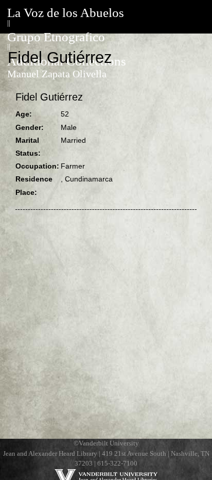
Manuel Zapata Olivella (57, 74)
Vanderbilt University (109, 443)
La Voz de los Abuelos (65, 13)
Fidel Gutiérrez (49, 97)
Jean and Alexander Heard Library (50, 453)
